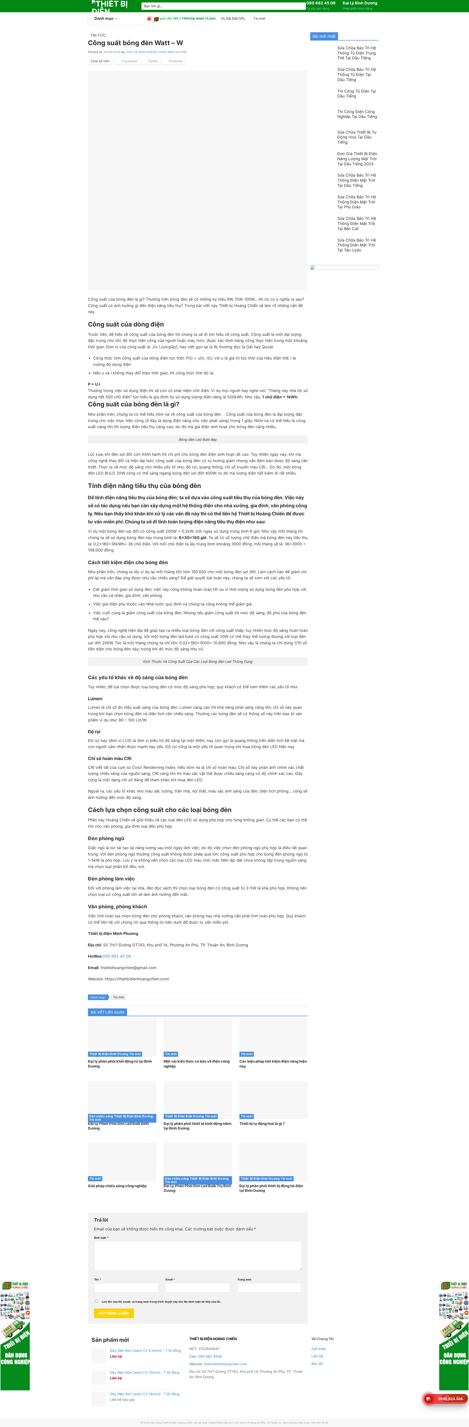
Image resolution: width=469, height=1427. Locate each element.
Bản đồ (317, 1364)
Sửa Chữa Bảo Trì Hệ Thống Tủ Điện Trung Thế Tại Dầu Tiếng (356, 53)
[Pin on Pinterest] (173, 61)
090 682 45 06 (321, 3)
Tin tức (98, 35)
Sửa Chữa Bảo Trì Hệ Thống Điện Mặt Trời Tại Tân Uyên (356, 245)
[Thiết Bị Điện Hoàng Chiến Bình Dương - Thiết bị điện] (113, 6)
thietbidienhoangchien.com (225, 1364)
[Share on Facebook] (127, 61)
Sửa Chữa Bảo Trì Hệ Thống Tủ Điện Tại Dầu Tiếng (356, 74)
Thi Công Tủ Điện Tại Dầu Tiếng (356, 94)
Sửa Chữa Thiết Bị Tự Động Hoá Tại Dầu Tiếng (356, 137)
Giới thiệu (318, 1349)
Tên (97, 1279)
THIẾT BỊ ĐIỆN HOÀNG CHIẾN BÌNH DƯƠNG (156, 52)
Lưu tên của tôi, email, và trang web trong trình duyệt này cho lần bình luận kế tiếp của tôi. (161, 1301)
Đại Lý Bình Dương (360, 3)
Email (170, 1279)
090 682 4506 (210, 1356)
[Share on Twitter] (151, 61)
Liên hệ (317, 1356)
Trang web (244, 1279)
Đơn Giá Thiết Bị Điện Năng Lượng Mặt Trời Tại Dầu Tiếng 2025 (357, 158)
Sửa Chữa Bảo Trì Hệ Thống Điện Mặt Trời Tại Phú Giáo (356, 202)
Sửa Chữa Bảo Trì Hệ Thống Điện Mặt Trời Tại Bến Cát (356, 223)
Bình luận (101, 1237)
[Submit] (301, 6)
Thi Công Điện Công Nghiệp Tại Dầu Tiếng (357, 114)
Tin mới (118, 997)
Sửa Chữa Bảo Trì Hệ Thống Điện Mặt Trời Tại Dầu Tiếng (356, 180)
